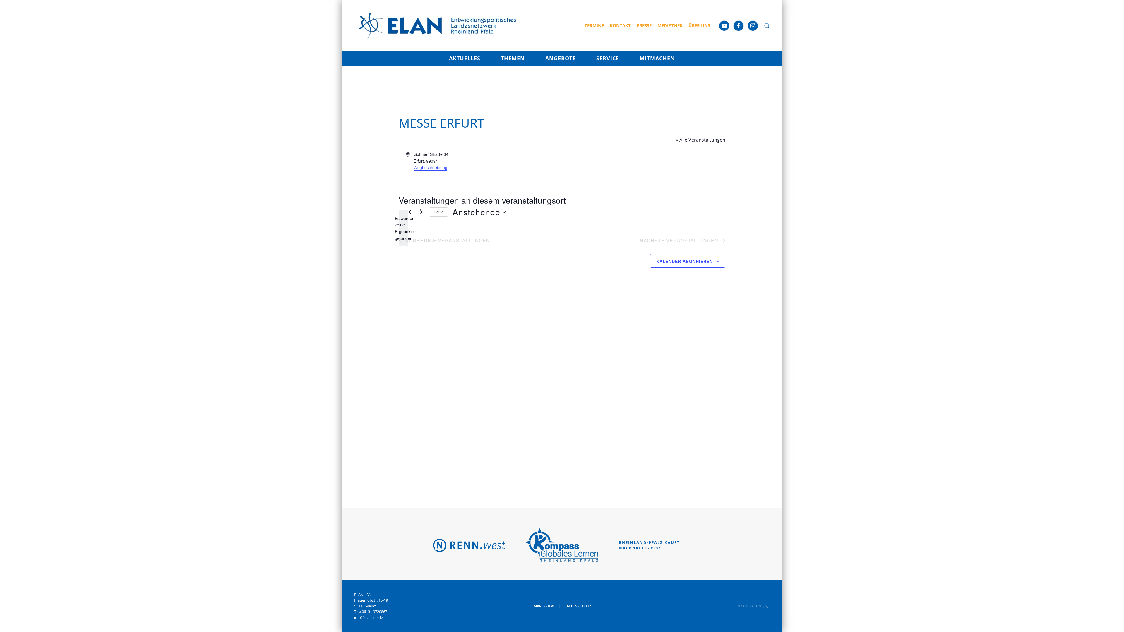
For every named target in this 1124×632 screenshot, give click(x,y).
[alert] (403, 228)
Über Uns (699, 25)
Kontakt (620, 25)
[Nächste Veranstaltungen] (421, 212)
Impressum (543, 606)
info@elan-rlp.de (368, 617)
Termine (594, 25)
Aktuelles (464, 58)
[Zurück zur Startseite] (437, 26)
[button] (767, 26)
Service (607, 58)
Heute (438, 211)
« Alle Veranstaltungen (700, 140)
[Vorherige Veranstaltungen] (409, 212)
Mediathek (670, 25)
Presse (644, 25)
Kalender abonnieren (684, 261)
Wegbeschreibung (430, 167)
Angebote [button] (560, 58)
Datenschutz (578, 606)
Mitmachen (657, 58)
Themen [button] (513, 58)
